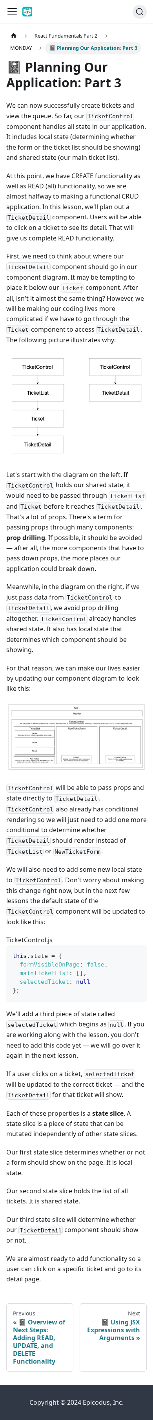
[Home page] (13, 36)
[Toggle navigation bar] (12, 12)
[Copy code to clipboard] (137, 954)
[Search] (140, 12)
